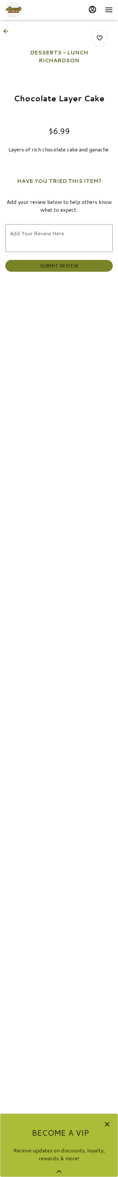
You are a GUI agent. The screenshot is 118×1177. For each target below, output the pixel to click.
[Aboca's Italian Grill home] (34, 10)
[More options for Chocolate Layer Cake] (100, 38)
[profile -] (92, 9)
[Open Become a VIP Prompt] (59, 1171)
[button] (8, 31)
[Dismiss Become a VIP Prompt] (107, 1124)
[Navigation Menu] (109, 9)
